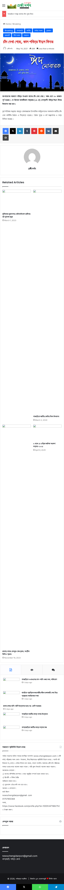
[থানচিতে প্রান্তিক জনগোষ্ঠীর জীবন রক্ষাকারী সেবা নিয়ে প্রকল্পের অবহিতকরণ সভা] (11, 696)
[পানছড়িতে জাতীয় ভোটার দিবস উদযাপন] (47, 302)
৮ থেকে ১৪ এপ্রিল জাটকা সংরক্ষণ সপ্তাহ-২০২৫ (44, 445)
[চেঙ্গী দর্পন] (19, 5)
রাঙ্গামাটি (7, 35)
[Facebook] (6, 131)
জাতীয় (29, 30)
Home (8, 24)
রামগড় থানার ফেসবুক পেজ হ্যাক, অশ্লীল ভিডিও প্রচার (15, 653)
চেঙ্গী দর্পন (9, 48)
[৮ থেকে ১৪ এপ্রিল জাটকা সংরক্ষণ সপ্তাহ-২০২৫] (47, 433)
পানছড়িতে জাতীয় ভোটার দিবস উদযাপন (46, 416)
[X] (13, 131)
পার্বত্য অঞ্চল (38, 30)
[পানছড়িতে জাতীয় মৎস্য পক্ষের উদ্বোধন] (11, 718)
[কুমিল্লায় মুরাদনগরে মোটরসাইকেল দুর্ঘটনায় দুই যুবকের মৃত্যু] (16, 200)
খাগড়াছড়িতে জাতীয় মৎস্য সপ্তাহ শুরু (34, 727)
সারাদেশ (26, 35)
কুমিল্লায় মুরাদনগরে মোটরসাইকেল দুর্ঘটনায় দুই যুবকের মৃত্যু (16, 215)
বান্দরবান (48, 30)
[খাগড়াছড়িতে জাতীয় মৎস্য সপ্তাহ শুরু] (11, 731)
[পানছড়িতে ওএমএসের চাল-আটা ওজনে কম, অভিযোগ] (11, 683)
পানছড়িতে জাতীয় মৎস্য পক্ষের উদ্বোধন (35, 713)
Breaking (17, 24)
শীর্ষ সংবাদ (17, 35)
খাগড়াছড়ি (20, 30)
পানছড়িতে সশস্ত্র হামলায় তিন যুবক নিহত (20, 14)
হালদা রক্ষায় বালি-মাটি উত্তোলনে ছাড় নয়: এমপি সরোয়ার (22, 705)
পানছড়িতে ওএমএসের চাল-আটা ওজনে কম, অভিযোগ (39, 679)
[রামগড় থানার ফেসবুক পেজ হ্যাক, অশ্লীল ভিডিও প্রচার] (16, 536)
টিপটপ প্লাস (53, 878)
